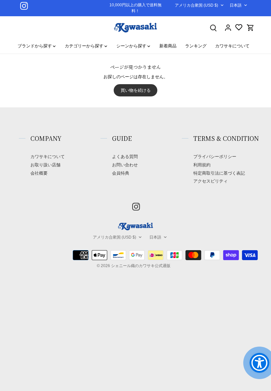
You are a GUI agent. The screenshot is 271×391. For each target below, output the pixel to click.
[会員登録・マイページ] (228, 28)
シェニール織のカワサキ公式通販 (141, 265)
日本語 (236, 5)
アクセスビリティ (210, 181)
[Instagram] (24, 6)
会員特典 (120, 173)
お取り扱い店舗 (45, 164)
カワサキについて (47, 156)
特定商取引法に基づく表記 (219, 173)
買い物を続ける (136, 90)
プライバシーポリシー (214, 156)
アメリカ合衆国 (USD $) (196, 5)
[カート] (250, 28)
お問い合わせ (125, 164)
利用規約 (202, 164)
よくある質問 (125, 156)
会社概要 (39, 173)
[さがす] (213, 28)
